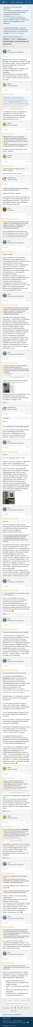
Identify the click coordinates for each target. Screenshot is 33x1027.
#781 (29, 56)
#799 (29, 922)
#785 (29, 184)
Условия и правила (17, 1021)
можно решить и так (18, 382)
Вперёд (23, 1000)
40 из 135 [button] (16, 1000)
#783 (29, 129)
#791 (29, 447)
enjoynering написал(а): (10, 219)
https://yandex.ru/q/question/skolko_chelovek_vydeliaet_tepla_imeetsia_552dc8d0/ (16, 691)
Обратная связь (7, 1021)
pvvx (5, 46)
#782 (29, 90)
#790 (29, 413)
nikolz (9, 84)
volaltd (9, 155)
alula (9, 208)
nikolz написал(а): (8, 166)
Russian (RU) (7, 1018)
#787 (29, 247)
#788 (29, 300)
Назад (10, 1000)
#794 (29, 625)
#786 (29, 214)
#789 (29, 358)
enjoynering (8, 59)
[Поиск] (29, 2)
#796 (29, 774)
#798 (29, 869)
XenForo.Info (13, 1025)
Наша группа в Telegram (16, 33)
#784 (29, 161)
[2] (18, 119)
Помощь (23, 1022)
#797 (29, 822)
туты (13, 897)
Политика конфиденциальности (11, 1022)
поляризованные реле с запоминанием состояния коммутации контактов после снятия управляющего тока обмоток (15, 99)
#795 (29, 666)
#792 (29, 514)
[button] (3, 2)
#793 (29, 586)
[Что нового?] (26, 2)
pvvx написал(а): (8, 94)
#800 (29, 958)
